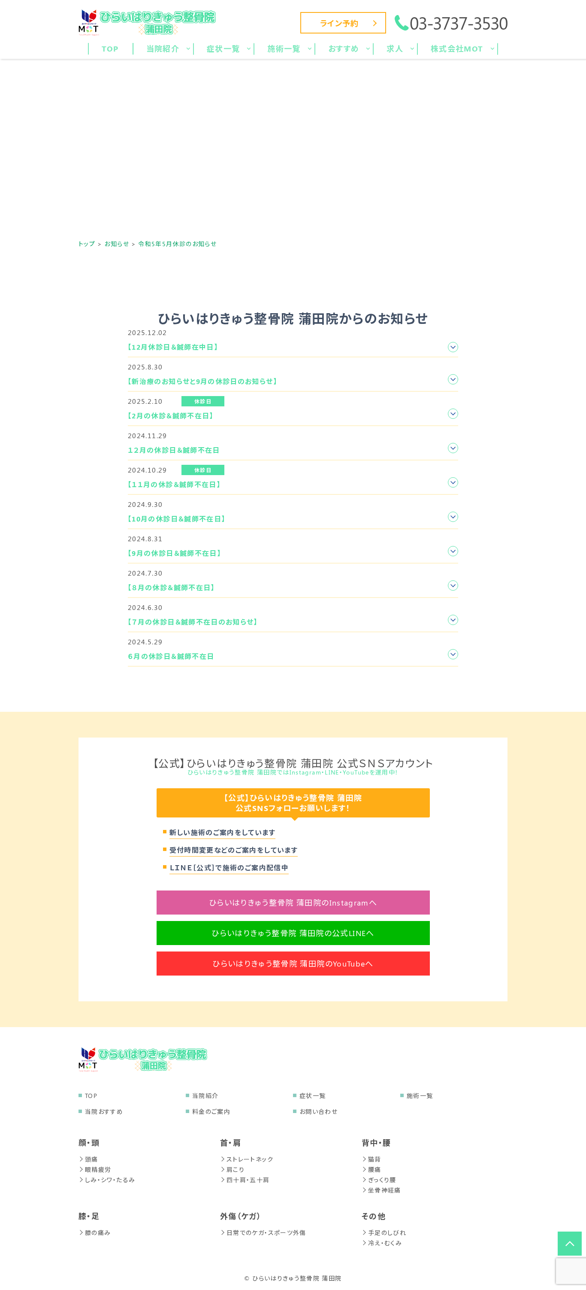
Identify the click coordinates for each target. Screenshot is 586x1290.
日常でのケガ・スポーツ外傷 (266, 1233)
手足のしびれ (387, 1233)
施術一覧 (420, 1096)
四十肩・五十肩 (248, 1180)
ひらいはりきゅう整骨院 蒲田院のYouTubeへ (293, 963)
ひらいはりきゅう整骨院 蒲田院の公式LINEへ (292, 933)
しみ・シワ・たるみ (110, 1180)
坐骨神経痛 (384, 1190)
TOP (91, 1096)
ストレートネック (250, 1159)
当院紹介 (205, 1096)
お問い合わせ (318, 1111)
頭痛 (91, 1159)
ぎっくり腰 (382, 1180)
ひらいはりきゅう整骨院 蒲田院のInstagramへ (293, 902)
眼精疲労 (98, 1169)
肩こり (236, 1169)
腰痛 (374, 1169)
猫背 (374, 1159)
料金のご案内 (211, 1111)
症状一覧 (312, 1096)
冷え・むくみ (385, 1243)
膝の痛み (98, 1233)
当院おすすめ (104, 1111)
